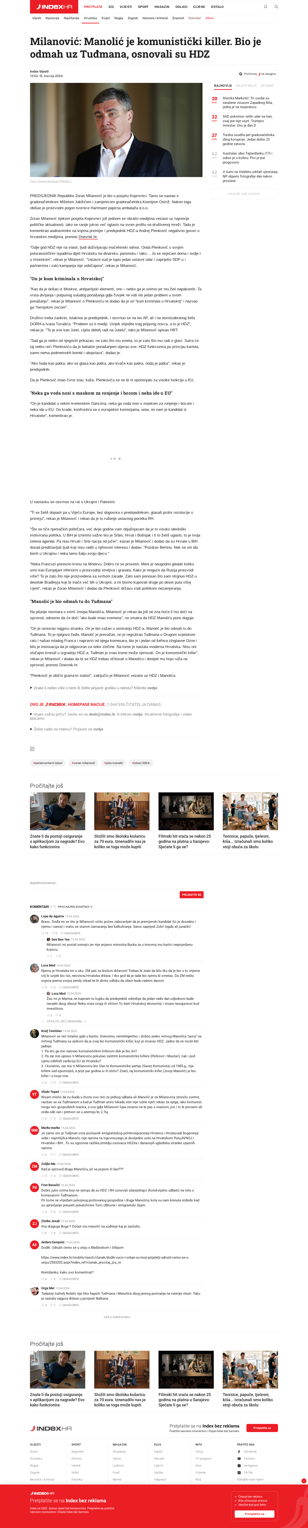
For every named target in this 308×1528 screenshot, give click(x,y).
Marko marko (50, 1128)
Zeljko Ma (48, 1164)
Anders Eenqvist (52, 1242)
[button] (35, 810)
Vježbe (158, 1472)
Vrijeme (200, 1472)
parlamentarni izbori (47, 763)
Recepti (159, 1458)
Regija (118, 18)
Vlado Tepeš (50, 1092)
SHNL (75, 1472)
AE (34, 1245)
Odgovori (160, 1479)
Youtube (249, 1458)
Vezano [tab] (267, 85)
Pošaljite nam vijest (250, 1479)
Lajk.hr (158, 1465)
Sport (143, 7)
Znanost (178, 18)
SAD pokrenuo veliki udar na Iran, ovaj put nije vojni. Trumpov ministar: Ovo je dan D (247, 120)
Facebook (250, 1451)
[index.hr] (54, 7)
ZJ (34, 1223)
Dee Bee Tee (61, 939)
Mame (117, 1479)
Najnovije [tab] (223, 85)
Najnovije (52, 18)
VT (34, 1094)
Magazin (120, 1444)
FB (34, 1187)
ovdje (138, 714)
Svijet (105, 18)
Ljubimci (118, 1465)
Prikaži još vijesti (244, 194)
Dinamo (76, 1458)
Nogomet (77, 1451)
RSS (198, 1479)
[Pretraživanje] (274, 7)
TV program (203, 1458)
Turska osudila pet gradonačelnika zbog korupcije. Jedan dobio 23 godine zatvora (248, 139)
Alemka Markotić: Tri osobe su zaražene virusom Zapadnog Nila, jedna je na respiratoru (248, 102)
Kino (198, 1465)
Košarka (77, 1479)
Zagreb (133, 18)
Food (116, 1472)
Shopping (119, 1451)
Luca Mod (48, 965)
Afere (210, 18)
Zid (111, 7)
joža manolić (113, 763)
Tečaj (199, 1451)
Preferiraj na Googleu (260, 73)
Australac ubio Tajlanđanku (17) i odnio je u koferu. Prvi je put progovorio (247, 157)
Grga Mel (47, 1288)
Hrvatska (90, 18)
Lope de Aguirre (52, 916)
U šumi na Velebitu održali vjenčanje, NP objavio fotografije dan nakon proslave (250, 176)
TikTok (248, 1472)
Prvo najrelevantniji (73, 906)
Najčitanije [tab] (246, 85)
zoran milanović (83, 763)
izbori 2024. (141, 763)
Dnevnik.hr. (88, 237)
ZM (34, 1166)
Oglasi (181, 7)
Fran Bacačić (50, 1185)
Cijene (199, 7)
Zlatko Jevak (50, 1221)
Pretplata (93, 7)
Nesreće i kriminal (155, 18)
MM (34, 1130)
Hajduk (76, 1465)
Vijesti (126, 7)
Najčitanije (71, 18)
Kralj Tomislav (51, 1031)
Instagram (251, 1465)
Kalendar (194, 18)
